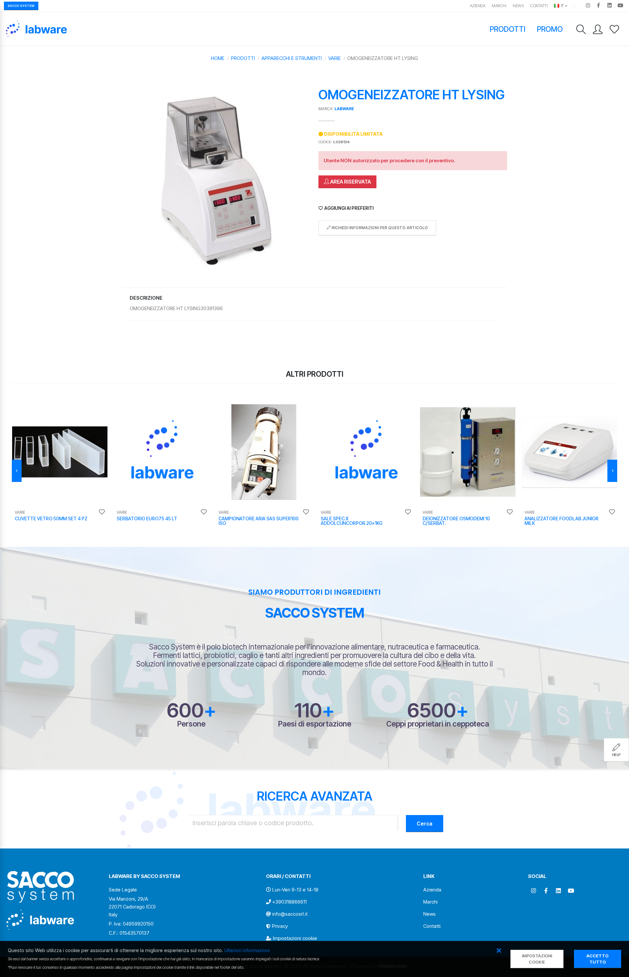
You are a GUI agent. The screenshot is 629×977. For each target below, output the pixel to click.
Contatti (538, 5)
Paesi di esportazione (314, 723)
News (518, 5)
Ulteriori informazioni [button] (247, 950)
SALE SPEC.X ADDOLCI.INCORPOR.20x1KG (352, 521)
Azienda (478, 5)
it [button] (562, 5)
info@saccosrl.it (290, 914)
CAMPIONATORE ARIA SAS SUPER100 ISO (258, 521)
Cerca (424, 823)
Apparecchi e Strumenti (291, 58)
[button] (499, 951)
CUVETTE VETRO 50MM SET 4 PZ (51, 518)
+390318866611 (289, 902)
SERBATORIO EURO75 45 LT (147, 518)
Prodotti (508, 29)
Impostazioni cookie (295, 938)
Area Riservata (350, 181)
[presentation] (17, 471)
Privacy (280, 926)
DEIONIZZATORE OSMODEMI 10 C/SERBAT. (456, 521)
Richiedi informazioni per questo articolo (379, 227)
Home (217, 58)
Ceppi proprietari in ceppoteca (437, 723)
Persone (191, 723)
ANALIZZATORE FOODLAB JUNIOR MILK (561, 521)
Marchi (499, 5)
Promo (550, 29)
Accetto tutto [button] (597, 959)
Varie (334, 58)
